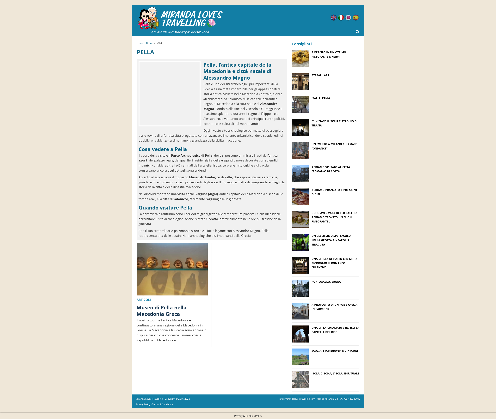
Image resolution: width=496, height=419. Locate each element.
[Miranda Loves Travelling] (180, 18)
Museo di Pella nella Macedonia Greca (162, 311)
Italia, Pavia (321, 98)
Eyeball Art (320, 75)
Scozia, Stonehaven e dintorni (335, 350)
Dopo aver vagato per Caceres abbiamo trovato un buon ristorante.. (334, 217)
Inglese (334, 18)
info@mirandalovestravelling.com (297, 398)
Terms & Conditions (162, 404)
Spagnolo (356, 18)
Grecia (149, 43)
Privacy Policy (143, 404)
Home (140, 43)
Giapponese (348, 18)
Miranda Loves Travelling (149, 398)
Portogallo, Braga (326, 281)
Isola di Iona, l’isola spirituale (335, 373)
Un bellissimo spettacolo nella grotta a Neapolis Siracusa (331, 240)
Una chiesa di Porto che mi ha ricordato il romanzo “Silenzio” (334, 263)
